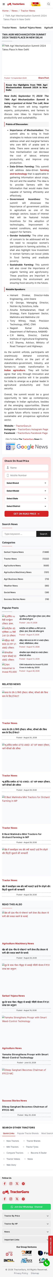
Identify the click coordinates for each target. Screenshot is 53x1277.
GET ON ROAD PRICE (25, 513)
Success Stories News (26, 599)
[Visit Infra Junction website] (9, 1260)
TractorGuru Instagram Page (33, 429)
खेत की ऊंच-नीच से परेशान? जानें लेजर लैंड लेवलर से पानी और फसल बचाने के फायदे (25, 951)
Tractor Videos (13, 1159)
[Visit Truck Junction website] (26, 1260)
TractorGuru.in (23, 425)
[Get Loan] (36, 4)
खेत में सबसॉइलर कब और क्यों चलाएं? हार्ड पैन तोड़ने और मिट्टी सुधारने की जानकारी (26, 888)
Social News (26, 592)
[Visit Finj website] (44, 1253)
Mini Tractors (12, 1147)
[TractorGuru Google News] (26, 443)
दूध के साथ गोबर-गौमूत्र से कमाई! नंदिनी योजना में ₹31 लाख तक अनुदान (25, 1004)
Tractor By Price (12, 1216)
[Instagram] (10, 1183)
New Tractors (13, 1141)
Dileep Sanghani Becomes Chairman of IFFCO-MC (24, 1108)
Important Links (11, 1240)
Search (43, 533)
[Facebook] (4, 1183)
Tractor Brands (33, 1141)
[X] (17, 1183)
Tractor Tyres (32, 1147)
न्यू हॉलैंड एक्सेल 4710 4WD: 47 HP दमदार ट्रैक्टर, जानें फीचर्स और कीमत (26, 783)
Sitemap (35, 1273)
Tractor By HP (11, 1224)
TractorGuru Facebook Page (32, 433)
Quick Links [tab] (8, 1133)
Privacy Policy (21, 1273)
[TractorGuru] (16, 4)
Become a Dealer (39, 1153)
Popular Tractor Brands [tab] (28, 1133)
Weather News (26, 585)
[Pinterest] (23, 1183)
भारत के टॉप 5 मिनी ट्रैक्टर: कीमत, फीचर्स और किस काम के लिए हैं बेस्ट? (24, 731)
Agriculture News (26, 565)
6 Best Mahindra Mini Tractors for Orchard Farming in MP (22, 836)
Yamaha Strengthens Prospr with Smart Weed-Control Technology (25, 1056)
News (15, 10)
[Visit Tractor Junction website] (9, 1253)
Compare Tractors (15, 1153)
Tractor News (28, 10)
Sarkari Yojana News (30, 27)
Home (5, 10)
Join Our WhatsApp (28, 1207)
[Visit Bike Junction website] (26, 1253)
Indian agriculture (14, 370)
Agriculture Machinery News (26, 572)
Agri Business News (26, 579)
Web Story (11, 1165)
